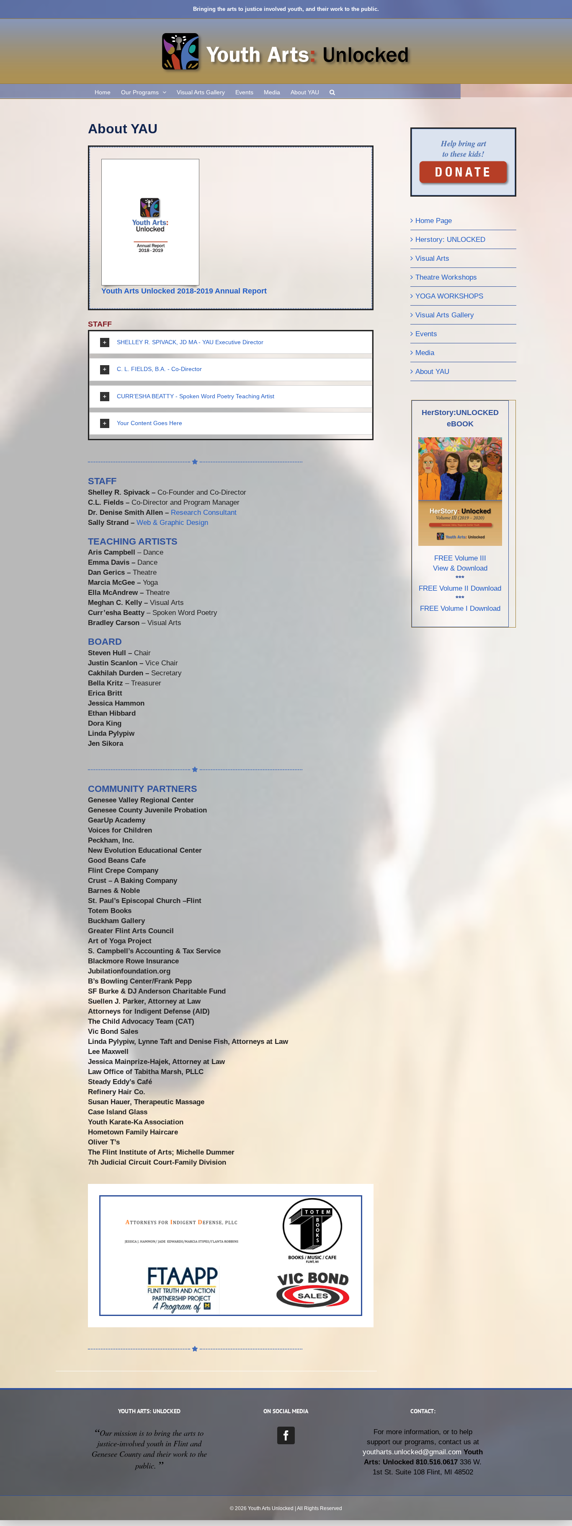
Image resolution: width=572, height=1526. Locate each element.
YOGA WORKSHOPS (449, 296)
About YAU (432, 371)
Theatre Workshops (446, 277)
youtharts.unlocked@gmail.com (412, 1452)
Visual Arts (432, 258)
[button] (332, 91)
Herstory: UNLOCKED (450, 239)
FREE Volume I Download (460, 608)
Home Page (433, 220)
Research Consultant (204, 512)
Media (424, 352)
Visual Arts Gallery (444, 315)
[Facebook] (286, 1435)
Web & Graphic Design (172, 522)
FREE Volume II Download (460, 588)
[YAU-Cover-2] (150, 163)
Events (426, 334)
